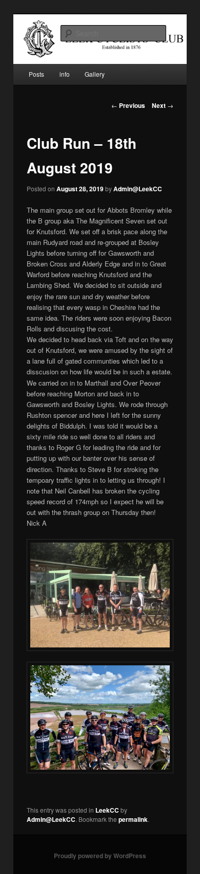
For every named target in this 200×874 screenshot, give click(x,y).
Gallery (95, 74)
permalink (133, 819)
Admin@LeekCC (137, 188)
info (64, 74)
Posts (36, 74)
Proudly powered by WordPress (100, 855)
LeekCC (107, 810)
